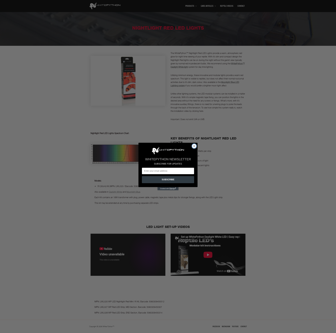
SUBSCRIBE (168, 179)
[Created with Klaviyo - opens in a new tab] (168, 188)
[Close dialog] (194, 146)
